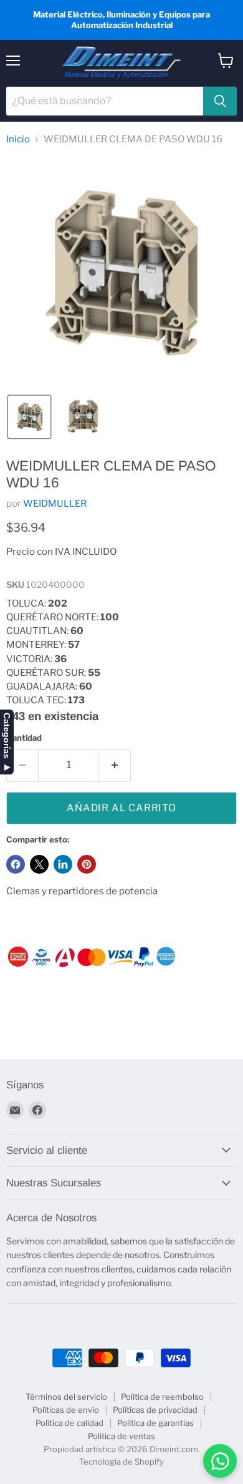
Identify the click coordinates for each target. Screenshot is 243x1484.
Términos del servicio (66, 1397)
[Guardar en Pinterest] (86, 864)
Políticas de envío (65, 1410)
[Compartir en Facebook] (15, 864)
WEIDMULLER (55, 503)
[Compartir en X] (39, 864)
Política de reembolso (162, 1397)
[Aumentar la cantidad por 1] (115, 765)
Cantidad (24, 738)
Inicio (18, 139)
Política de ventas (121, 1436)
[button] (29, 417)
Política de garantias (155, 1423)
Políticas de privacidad (155, 1410)
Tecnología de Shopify (121, 1462)
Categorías (7, 736)
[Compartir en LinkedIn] (63, 864)
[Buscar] (220, 101)
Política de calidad (69, 1423)
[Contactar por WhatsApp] (220, 1461)
